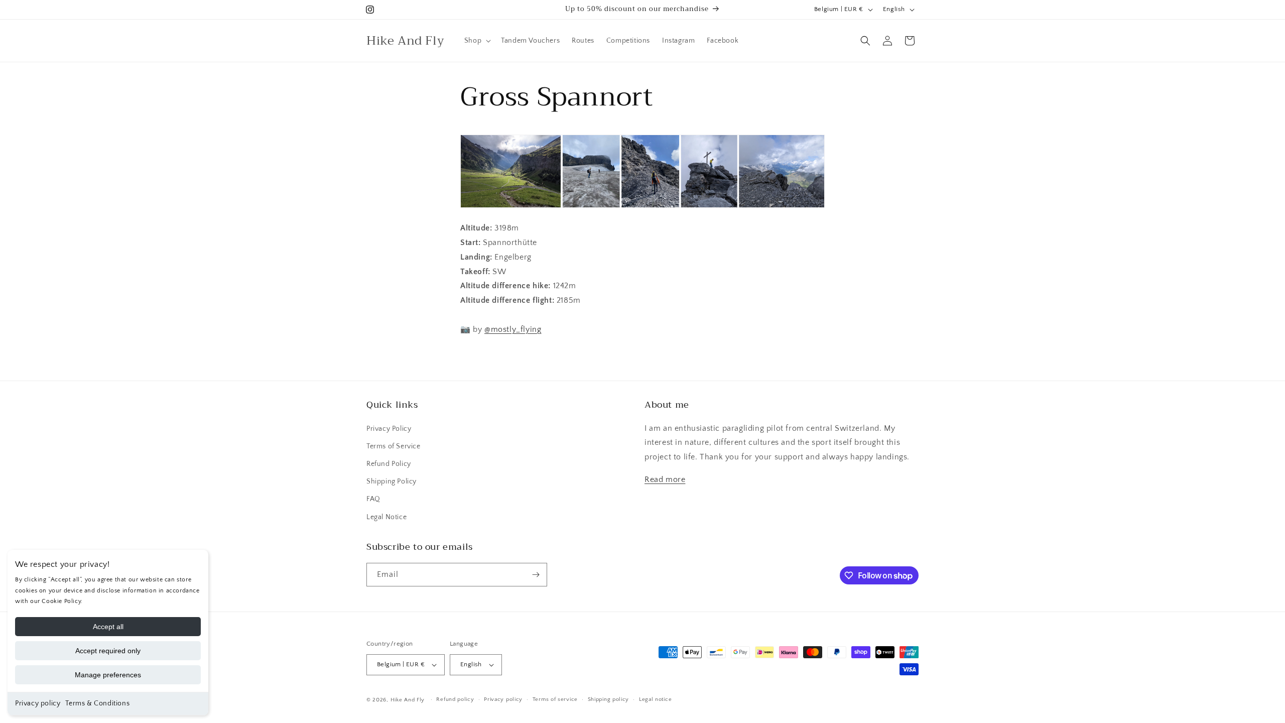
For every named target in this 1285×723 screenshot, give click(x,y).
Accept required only (108, 651)
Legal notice (655, 699)
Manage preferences (108, 675)
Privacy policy (37, 703)
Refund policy (455, 699)
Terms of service (555, 699)
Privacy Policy (388, 429)
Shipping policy (608, 699)
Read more (665, 479)
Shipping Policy (391, 481)
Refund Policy (388, 464)
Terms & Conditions (97, 703)
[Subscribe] (536, 574)
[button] (476, 40)
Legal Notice (386, 517)
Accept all (108, 627)
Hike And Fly (408, 700)
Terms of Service (393, 446)
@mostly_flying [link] (512, 329)
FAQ (373, 499)
